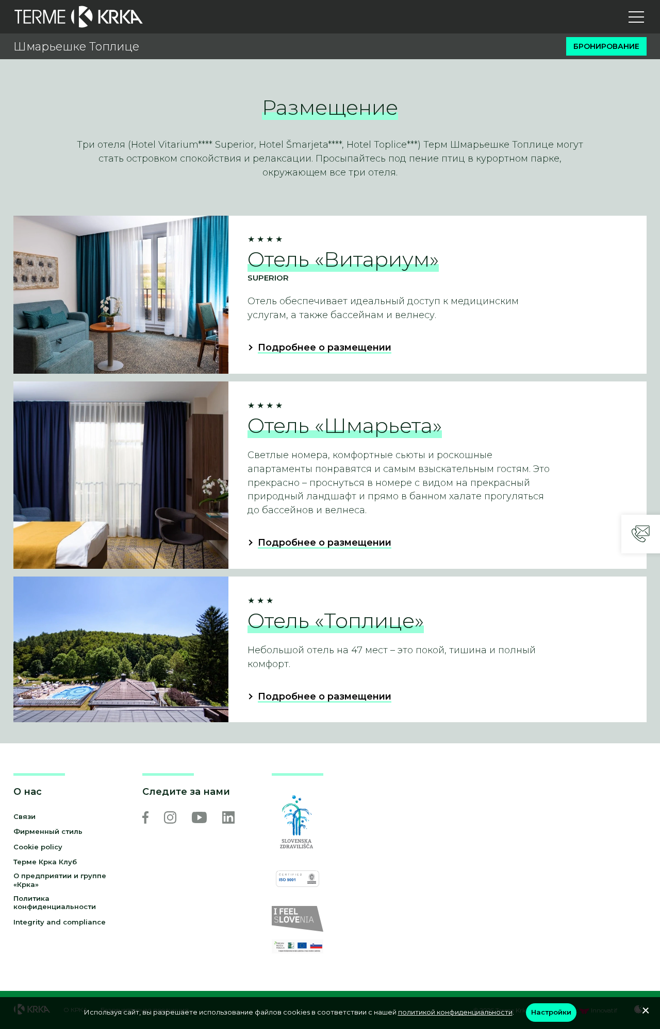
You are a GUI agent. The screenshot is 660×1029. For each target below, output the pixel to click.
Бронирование (606, 46)
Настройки (551, 1012)
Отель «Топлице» (336, 620)
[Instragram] (170, 817)
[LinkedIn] (228, 817)
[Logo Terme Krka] (78, 17)
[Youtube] (199, 817)
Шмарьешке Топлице (76, 47)
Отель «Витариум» (343, 259)
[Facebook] (145, 817)
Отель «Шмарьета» (345, 425)
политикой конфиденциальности (455, 1012)
